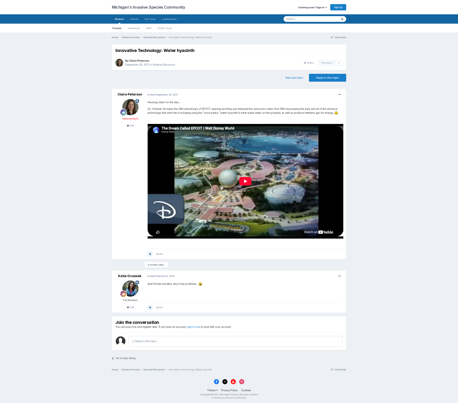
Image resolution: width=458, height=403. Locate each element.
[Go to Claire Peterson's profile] (119, 63)
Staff (148, 28)
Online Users (165, 28)
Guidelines (134, 28)
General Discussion (164, 64)
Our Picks (150, 19)
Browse (119, 19)
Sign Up (338, 7)
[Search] (342, 19)
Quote (159, 253)
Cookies (246, 390)
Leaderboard (169, 19)
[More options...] (339, 94)
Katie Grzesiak (129, 276)
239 (131, 307)
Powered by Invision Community (229, 397)
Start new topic (294, 77)
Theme (211, 390)
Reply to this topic (327, 77)
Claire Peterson (139, 60)
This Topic (327, 19)
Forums (116, 28)
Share (310, 62)
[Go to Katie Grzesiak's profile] (130, 288)
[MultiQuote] (150, 253)
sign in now (193, 326)
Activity (134, 19)
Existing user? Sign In (312, 7)
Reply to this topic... (146, 341)
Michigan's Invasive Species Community (148, 7)
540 (131, 125)
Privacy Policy (229, 390)
